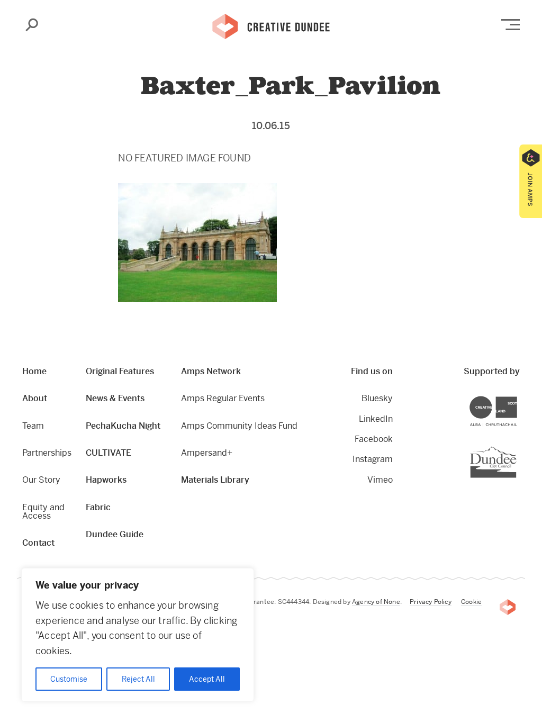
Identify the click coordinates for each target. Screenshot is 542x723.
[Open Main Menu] (510, 24)
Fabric (98, 507)
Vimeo (380, 479)
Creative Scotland (517, 397)
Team (33, 425)
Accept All (207, 679)
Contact (38, 542)
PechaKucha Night (123, 425)
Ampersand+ (206, 452)
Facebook (374, 439)
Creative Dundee (271, 25)
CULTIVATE (108, 452)
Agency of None (376, 602)
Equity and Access (43, 511)
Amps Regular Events (223, 398)
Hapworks (106, 479)
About (34, 398)
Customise (68, 679)
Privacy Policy (430, 602)
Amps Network (211, 371)
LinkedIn (376, 418)
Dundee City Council (516, 447)
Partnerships (46, 452)
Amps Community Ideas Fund (239, 425)
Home (34, 371)
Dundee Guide (114, 534)
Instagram (373, 459)
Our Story (41, 479)
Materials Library (215, 479)
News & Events (115, 398)
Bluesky (377, 398)
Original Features (120, 371)
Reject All (138, 679)
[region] (137, 635)
